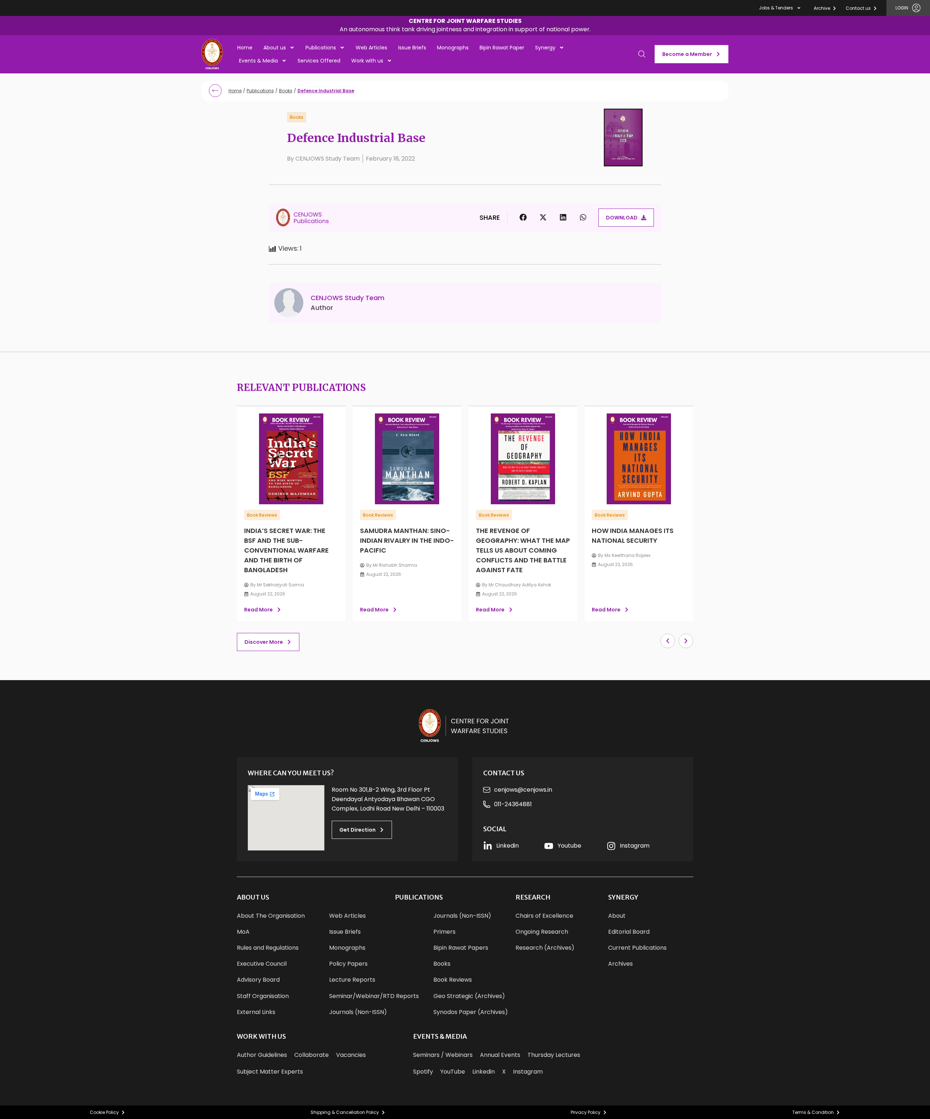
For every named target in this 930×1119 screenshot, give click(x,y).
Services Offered (319, 60)
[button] (465, 26)
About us (274, 47)
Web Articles (371, 47)
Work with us (367, 60)
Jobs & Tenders (776, 8)
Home (244, 47)
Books (285, 91)
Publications (321, 47)
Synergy (545, 47)
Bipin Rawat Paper (502, 47)
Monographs (453, 47)
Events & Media (258, 60)
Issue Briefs (412, 47)
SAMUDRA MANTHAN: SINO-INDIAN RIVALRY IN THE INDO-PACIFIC (407, 540)
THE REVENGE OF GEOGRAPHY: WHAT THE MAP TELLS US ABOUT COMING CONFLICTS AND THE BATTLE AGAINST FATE (523, 550)
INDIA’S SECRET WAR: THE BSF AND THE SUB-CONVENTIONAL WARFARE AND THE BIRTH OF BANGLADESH (286, 550)
